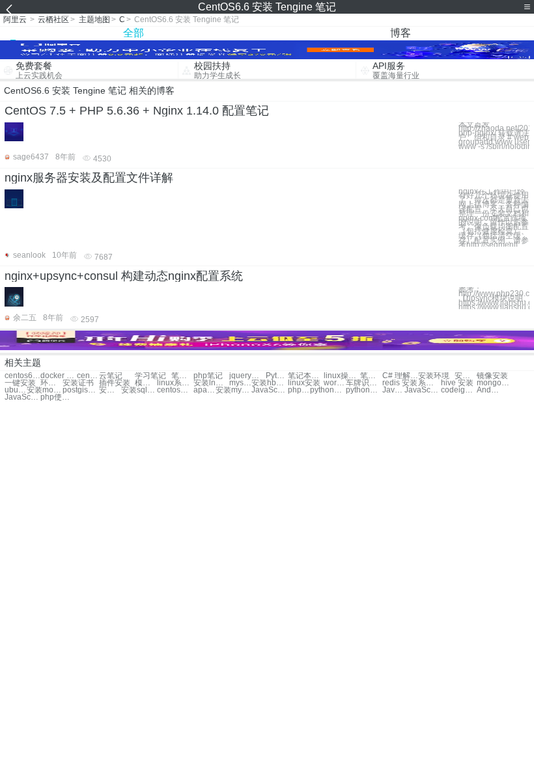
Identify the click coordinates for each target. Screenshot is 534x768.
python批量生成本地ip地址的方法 (364, 390)
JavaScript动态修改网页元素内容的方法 (269, 390)
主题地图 (94, 19)
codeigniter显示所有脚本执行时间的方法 (459, 390)
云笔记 (110, 375)
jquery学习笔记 (247, 375)
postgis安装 (80, 390)
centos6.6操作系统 (88, 375)
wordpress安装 (335, 383)
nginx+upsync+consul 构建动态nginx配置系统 (124, 275)
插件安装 (114, 383)
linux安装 (304, 383)
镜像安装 (492, 375)
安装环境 (433, 375)
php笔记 (208, 375)
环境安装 (51, 383)
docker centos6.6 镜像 (58, 375)
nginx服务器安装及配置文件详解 (89, 177)
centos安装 (175, 390)
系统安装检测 (429, 383)
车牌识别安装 (364, 383)
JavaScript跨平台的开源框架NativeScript (393, 390)
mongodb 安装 (495, 383)
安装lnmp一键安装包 (211, 383)
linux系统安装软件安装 (175, 383)
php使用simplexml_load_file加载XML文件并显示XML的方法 (299, 390)
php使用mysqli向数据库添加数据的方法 (58, 397)
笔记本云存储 (306, 375)
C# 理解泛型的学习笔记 (400, 375)
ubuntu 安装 (16, 390)
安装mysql (233, 390)
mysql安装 (240, 383)
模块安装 (146, 383)
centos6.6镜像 (22, 375)
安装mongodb (45, 390)
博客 (400, 32)
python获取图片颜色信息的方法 (328, 390)
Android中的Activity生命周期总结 (488, 390)
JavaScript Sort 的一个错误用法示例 (422, 390)
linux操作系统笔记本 (341, 375)
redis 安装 (399, 383)
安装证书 (78, 383)
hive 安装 (457, 383)
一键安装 (20, 383)
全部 (133, 32)
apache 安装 (204, 390)
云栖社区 (53, 19)
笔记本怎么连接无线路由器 (371, 375)
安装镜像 (466, 375)
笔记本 (182, 375)
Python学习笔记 (277, 375)
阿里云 (15, 19)
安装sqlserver (139, 390)
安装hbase (269, 383)
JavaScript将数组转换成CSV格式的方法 (22, 397)
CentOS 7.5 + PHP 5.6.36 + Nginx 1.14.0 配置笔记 (137, 110)
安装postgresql (110, 390)
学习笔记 (150, 375)
